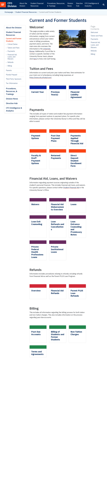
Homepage (9, 12)
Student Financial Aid (71, 188)
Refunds (10, 62)
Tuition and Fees (13, 48)
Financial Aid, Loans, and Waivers (12, 57)
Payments (11, 51)
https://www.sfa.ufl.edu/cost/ (40, 78)
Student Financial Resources (37, 4)
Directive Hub (79, 4)
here (35, 59)
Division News (70, 4)
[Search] (103, 5)
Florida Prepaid (11, 75)
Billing (10, 66)
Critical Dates (12, 44)
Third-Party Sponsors (13, 79)
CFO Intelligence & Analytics (92, 4)
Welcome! (94, 32)
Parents (9, 70)
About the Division (23, 4)
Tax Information (12, 83)
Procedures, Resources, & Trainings (56, 4)
